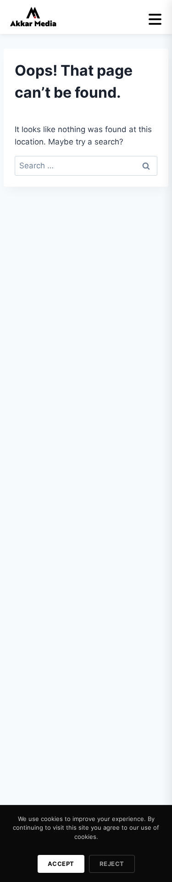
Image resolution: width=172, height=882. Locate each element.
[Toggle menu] (155, 19)
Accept (61, 863)
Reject (112, 863)
